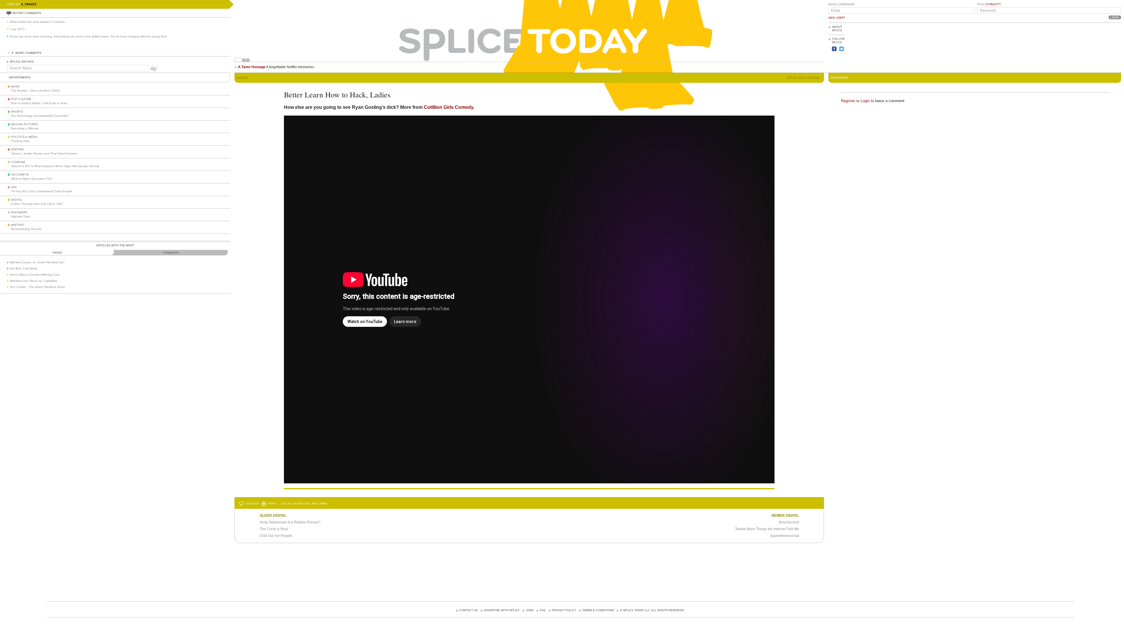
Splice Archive (22, 61)
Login (865, 101)
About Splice (837, 28)
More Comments (28, 53)
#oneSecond (789, 522)
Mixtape (17, 225)
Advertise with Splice (502, 610)
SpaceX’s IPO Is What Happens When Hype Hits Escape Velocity (55, 166)
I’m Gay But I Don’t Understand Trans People (41, 191)
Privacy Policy (564, 610)
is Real (274, 529)
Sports (17, 112)
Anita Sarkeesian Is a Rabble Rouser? (290, 522)
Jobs (530, 610)
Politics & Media (24, 137)
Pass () (989, 4)
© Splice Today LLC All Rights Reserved (652, 610)
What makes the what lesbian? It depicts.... (39, 21)
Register (848, 101)
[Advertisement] (1094, 47)
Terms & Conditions (598, 610)
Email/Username (841, 4)
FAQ (543, 610)
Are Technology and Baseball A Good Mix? (40, 115)
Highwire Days (20, 216)
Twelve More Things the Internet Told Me (767, 529)
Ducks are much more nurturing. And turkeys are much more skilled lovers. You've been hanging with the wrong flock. (89, 36)
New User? (836, 18)
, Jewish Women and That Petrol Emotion (44, 153)
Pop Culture (21, 99)
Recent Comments (26, 13)
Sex (14, 187)
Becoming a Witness (25, 128)
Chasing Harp (20, 140)
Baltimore (19, 212)
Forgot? (993, 4)
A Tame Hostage (251, 67)
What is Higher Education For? (31, 178)
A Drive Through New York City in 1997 (37, 203)
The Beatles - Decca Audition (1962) (35, 90)
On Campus (20, 174)
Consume (18, 162)
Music (15, 86)
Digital (17, 200)
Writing (17, 149)
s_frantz (28, 4)
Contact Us (468, 610)
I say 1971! (17, 29)
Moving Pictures (24, 124)
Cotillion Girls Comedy (448, 107)
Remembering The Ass (26, 229)
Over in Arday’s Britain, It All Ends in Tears (39, 103)
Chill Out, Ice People (276, 536)
